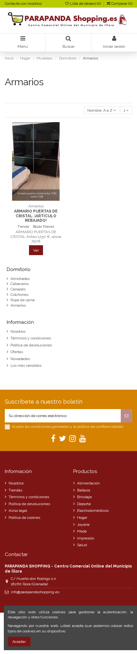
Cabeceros (20, 284)
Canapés (18, 289)
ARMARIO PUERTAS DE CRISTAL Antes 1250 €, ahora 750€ (36, 236)
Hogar (82, 517)
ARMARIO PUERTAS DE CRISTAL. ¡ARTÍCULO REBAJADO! (36, 216)
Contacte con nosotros (23, 4)
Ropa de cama (23, 300)
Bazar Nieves (43, 227)
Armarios (18, 305)
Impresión (85, 538)
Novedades (20, 359)
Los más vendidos (26, 365)
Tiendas (15, 490)
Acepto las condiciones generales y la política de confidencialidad (67, 426)
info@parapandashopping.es (35, 592)
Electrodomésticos (93, 510)
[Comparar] (36, 199)
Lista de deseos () (85, 4)
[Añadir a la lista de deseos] (28, 199)
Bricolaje (84, 497)
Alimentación (88, 483)
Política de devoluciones (31, 345)
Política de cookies (24, 517)
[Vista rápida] (43, 199)
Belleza (83, 490)
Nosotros (18, 331)
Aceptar (19, 641)
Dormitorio (19, 269)
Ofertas (17, 352)
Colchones (19, 294)
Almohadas (20, 278)
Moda (82, 531)
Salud (82, 545)
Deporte (84, 504)
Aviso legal (18, 510)
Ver (36, 250)
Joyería (83, 524)
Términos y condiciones (31, 338)
